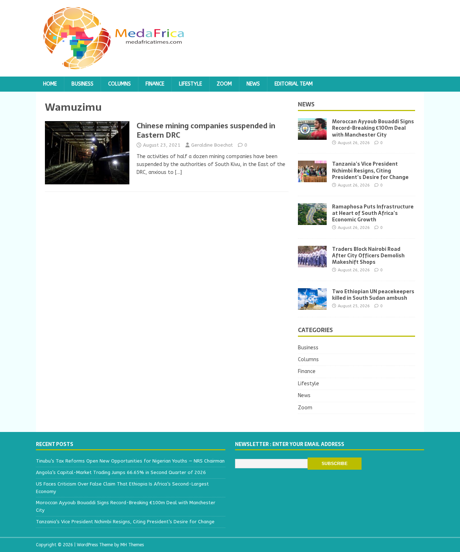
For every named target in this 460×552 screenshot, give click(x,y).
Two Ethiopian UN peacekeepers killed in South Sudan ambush (373, 295)
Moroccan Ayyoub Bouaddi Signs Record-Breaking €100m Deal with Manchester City (373, 128)
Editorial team (294, 84)
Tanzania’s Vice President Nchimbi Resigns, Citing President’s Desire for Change (370, 170)
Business (82, 84)
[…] (178, 172)
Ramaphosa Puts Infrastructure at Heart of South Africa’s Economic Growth (373, 213)
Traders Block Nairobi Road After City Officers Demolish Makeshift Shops (368, 255)
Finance (155, 84)
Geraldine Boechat (212, 145)
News (253, 84)
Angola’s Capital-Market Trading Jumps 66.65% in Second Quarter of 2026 (121, 472)
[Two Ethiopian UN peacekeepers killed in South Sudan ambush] (312, 305)
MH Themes (132, 544)
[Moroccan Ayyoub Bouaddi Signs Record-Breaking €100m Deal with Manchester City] (312, 136)
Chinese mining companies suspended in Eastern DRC (206, 130)
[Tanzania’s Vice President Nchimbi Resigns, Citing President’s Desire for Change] (312, 178)
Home (50, 84)
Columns (119, 84)
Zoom (224, 84)
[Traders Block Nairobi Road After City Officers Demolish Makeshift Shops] (312, 263)
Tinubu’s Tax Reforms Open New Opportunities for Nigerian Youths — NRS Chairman (130, 461)
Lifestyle (190, 84)
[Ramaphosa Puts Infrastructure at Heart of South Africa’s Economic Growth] (312, 220)
